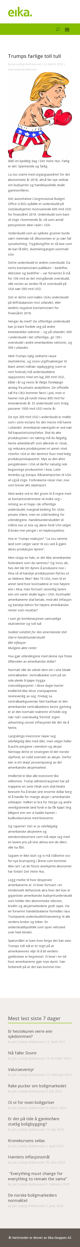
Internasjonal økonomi (22, 69)
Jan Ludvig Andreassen (26, 64)
